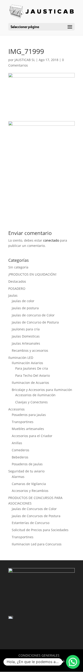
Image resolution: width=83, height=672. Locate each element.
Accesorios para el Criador (32, 436)
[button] (73, 662)
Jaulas (13, 295)
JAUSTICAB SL (25, 60)
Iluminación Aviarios (27, 363)
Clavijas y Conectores (31, 402)
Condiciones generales (38, 655)
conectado (51, 240)
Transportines (22, 422)
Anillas (17, 443)
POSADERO (16, 288)
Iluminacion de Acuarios (30, 382)
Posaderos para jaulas (29, 415)
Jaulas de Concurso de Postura (35, 322)
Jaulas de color (23, 301)
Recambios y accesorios (30, 350)
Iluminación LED (20, 357)
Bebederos (20, 457)
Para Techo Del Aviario (32, 375)
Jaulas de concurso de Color (33, 315)
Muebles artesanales (28, 429)
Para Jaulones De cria (31, 368)
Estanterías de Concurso (30, 523)
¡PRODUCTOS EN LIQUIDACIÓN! (32, 274)
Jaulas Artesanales (26, 343)
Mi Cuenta (56, 661)
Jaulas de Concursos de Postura (36, 516)
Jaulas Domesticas (26, 336)
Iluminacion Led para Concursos (37, 544)
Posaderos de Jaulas (27, 464)
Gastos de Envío (27, 661)
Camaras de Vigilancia (29, 484)
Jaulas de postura (25, 308)
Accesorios (16, 409)
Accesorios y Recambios (30, 490)
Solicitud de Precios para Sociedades (40, 530)
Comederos (20, 450)
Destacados (17, 281)
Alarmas (18, 476)
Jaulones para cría (26, 329)
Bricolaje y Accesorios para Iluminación (42, 390)
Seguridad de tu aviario (26, 471)
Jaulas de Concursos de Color (34, 509)
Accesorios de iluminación (35, 395)
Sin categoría (18, 267)
